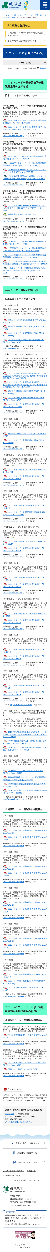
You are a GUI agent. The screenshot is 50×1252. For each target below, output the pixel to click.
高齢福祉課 (43, 68)
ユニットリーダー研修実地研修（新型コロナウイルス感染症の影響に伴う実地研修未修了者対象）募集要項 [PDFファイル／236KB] (25, 375)
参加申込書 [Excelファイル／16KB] (22, 214)
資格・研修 (11, 17)
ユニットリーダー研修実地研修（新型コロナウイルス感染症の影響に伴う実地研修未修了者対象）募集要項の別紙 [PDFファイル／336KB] (25, 384)
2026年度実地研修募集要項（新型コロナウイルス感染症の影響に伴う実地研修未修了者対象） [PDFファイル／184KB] (25, 734)
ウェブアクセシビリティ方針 (14, 1180)
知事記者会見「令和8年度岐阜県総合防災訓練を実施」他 (25, 34)
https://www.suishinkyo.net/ (13, 846)
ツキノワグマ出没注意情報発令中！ (22, 41)
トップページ (7, 15)
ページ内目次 (25, 62)
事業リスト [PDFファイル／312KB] (22, 1069)
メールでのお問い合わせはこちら (18, 1122)
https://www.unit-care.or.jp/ (13, 136)
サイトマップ (33, 1180)
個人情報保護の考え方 (12, 1175)
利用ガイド (31, 1171)
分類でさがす (18, 15)
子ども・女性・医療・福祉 (33, 15)
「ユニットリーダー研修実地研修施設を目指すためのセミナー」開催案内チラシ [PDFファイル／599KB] (24, 208)
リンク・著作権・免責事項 (13, 1171)
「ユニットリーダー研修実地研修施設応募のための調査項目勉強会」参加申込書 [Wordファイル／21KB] (24, 270)
